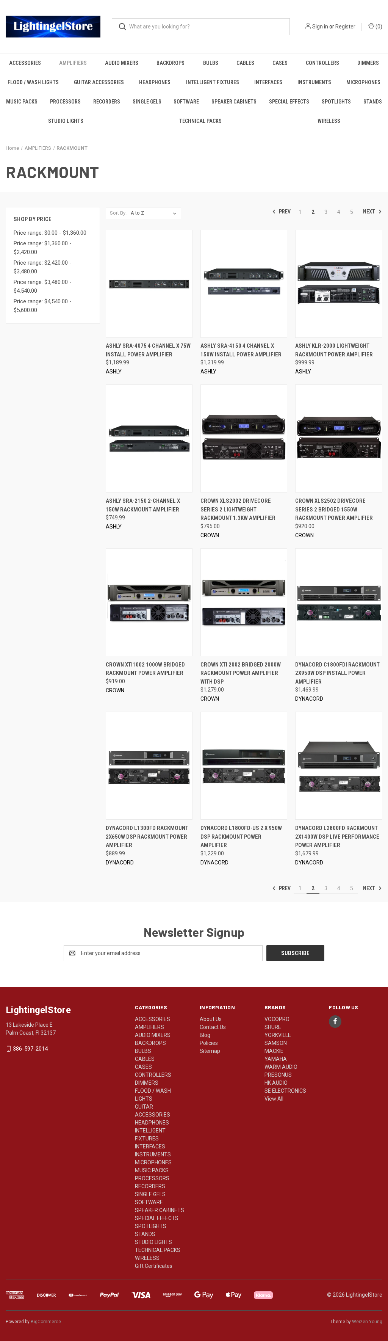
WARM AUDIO (280, 1067)
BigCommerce (46, 1321)
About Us (211, 1019)
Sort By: (118, 213)
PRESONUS (278, 1075)
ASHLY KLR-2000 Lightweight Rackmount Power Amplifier (334, 350)
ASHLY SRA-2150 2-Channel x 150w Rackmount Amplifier (143, 505)
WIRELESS (329, 121)
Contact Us (213, 1027)
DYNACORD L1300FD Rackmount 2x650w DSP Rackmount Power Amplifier (147, 837)
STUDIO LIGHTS (65, 121)
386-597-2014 (30, 1048)
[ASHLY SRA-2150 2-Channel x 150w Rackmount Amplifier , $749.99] (149, 438)
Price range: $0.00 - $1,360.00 (50, 232)
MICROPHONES (363, 82)
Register (345, 27)
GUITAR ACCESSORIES (99, 82)
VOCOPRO (276, 1019)
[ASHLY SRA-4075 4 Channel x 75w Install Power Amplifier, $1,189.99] (149, 283)
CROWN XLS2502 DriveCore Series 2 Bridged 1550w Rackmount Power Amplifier (334, 509)
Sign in (320, 27)
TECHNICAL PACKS (200, 121)
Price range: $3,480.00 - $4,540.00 (43, 286)
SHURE (272, 1027)
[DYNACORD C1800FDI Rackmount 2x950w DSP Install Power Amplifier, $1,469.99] (338, 602)
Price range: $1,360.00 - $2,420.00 (43, 248)
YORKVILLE (277, 1035)
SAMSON (275, 1043)
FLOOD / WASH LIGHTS (33, 82)
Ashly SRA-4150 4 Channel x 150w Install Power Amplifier (241, 350)
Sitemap (210, 1051)
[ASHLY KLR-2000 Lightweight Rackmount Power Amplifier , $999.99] (338, 283)
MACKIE (273, 1051)
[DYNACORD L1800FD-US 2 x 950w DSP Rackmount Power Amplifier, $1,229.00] (244, 765)
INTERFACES (268, 82)
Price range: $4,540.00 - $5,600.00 (43, 306)
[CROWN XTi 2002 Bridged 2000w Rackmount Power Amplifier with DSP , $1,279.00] (244, 602)
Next (369, 212)
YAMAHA (275, 1059)
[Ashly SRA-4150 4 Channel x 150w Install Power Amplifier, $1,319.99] (244, 283)
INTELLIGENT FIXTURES (212, 82)
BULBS (210, 63)
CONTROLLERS (322, 63)
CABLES (245, 63)
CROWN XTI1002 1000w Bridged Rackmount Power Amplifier (145, 669)
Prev (284, 212)
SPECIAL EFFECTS (289, 102)
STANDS (372, 102)
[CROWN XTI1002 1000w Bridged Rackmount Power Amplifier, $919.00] (149, 602)
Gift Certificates (153, 1266)
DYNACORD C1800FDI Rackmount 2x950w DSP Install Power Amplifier (337, 673)
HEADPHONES (155, 82)
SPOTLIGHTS (336, 102)
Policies (209, 1043)
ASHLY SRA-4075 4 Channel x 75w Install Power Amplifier (148, 350)
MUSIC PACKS (22, 102)
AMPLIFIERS (73, 63)
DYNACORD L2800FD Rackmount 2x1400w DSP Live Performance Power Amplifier (337, 837)
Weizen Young (367, 1321)
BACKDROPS (170, 63)
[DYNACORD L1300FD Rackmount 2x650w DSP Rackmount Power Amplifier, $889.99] (149, 765)
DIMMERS (368, 63)
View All (273, 1099)
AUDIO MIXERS (121, 63)
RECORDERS (106, 102)
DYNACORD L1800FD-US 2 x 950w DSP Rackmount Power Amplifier (241, 837)
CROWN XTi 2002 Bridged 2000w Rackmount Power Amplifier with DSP (240, 673)
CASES (280, 63)
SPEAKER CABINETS (234, 102)
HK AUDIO (276, 1083)
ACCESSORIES (25, 63)
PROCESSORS (65, 102)
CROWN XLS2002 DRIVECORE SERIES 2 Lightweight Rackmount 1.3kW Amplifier (237, 509)
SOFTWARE (186, 102)
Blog (205, 1035)
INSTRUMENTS (314, 82)
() (378, 27)
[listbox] (155, 213)
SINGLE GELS (147, 102)
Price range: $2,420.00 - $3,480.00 (43, 267)
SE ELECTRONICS (285, 1091)
